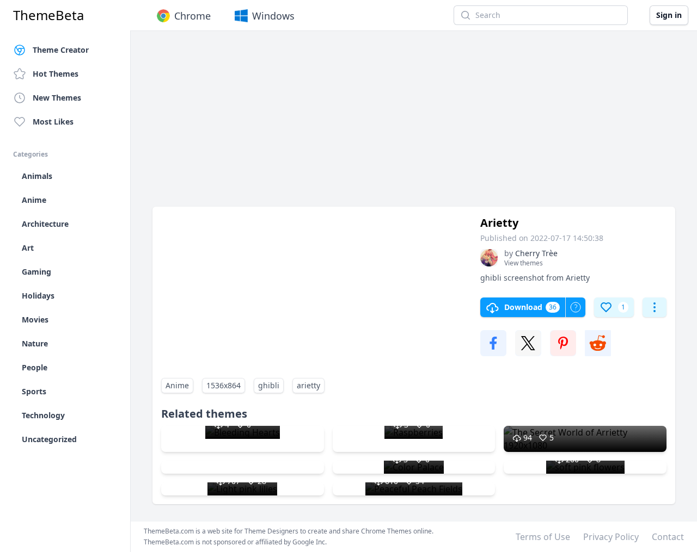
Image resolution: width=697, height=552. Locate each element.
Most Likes (53, 121)
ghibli (268, 385)
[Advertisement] (413, 124)
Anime (177, 385)
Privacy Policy (611, 537)
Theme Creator (61, 50)
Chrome (192, 15)
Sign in (669, 15)
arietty (308, 385)
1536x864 (223, 385)
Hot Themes (55, 74)
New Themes (57, 97)
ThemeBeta (48, 15)
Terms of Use (543, 537)
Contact (668, 537)
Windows (273, 15)
